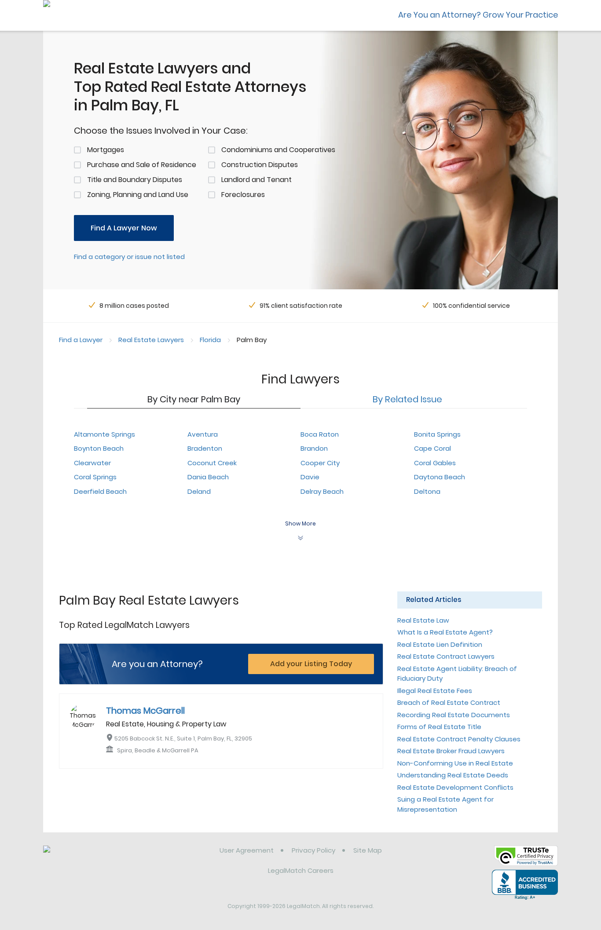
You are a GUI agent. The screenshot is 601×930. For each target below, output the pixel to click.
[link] (88, 857)
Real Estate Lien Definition (439, 644)
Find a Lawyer (81, 339)
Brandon (314, 448)
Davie (309, 476)
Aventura (202, 434)
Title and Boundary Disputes (134, 180)
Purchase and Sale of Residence (141, 165)
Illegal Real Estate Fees (434, 690)
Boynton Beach (99, 448)
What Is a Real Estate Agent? (445, 632)
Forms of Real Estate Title (439, 726)
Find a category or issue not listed (129, 256)
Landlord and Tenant (256, 180)
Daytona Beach (439, 476)
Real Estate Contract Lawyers (446, 656)
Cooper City (320, 462)
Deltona (427, 491)
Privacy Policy (313, 850)
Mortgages (105, 150)
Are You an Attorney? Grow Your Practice (478, 14)
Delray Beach (322, 491)
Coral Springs (95, 476)
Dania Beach (208, 476)
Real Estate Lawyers (151, 339)
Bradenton (204, 448)
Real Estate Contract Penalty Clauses (458, 739)
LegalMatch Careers (300, 870)
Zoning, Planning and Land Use (137, 195)
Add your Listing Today (311, 664)
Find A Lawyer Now (124, 228)
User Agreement (247, 850)
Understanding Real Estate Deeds (452, 775)
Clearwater (92, 462)
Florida (210, 339)
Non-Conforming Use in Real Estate (455, 763)
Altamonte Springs (104, 434)
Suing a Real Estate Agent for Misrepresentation (445, 804)
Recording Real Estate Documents (453, 714)
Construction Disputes (259, 165)
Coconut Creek (212, 462)
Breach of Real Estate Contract (448, 702)
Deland (199, 491)
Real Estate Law (423, 620)
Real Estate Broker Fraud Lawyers (451, 750)
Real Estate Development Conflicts (455, 787)
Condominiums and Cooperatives (278, 150)
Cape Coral (432, 448)
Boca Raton (319, 434)
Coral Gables (435, 462)
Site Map (367, 850)
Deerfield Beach (100, 491)
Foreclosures (243, 195)
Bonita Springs (437, 434)
